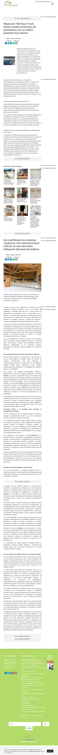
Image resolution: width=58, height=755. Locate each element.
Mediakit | (7, 667)
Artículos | (13, 659)
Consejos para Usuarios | (28, 671)
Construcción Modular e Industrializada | (33, 673)
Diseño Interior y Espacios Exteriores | (32, 677)
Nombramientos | (26, 703)
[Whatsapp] (14, 43)
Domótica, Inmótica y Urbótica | (30, 679)
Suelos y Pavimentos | (27, 709)
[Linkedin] (11, 43)
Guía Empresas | (9, 665)
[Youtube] (13, 673)
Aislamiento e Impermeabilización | (31, 661)
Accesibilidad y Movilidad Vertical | (31, 659)
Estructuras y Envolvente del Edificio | (32, 689)
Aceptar (50, 751)
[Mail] (16, 43)
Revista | (13, 663)
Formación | (24, 691)
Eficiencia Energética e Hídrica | (30, 681)
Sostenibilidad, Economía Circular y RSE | (33, 707)
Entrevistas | (13, 661)
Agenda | (6, 661)
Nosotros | (13, 667)
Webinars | (7, 663)
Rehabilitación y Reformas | (29, 705)
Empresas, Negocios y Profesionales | (32, 683)
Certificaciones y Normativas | (30, 665)
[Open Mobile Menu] (52, 4)
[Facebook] (6, 43)
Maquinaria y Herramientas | (29, 697)
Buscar (29, 728)
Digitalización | (25, 675)
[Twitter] (8, 43)
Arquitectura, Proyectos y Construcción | (33, 663)
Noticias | (7, 659)
